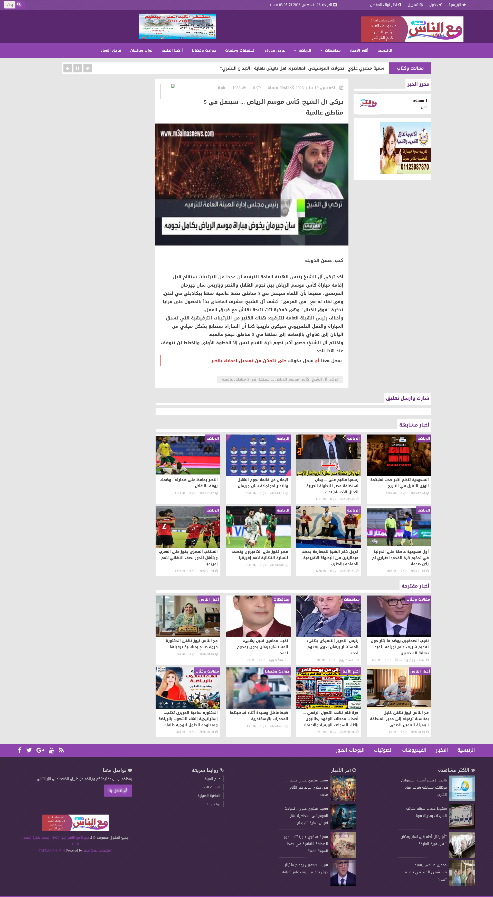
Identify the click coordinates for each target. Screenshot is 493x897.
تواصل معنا (212, 804)
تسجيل (413, 4)
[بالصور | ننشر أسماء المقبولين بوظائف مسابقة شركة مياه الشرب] (462, 800)
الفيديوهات (414, 750)
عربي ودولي (274, 50)
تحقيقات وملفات (239, 50)
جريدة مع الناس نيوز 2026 (70, 837)
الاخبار (442, 750)
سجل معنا (331, 360)
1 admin (420, 100)
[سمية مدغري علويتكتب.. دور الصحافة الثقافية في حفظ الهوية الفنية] (343, 856)
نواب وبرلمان (141, 50)
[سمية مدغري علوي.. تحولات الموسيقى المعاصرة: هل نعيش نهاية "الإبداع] (343, 828)
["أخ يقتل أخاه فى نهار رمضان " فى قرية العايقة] (462, 856)
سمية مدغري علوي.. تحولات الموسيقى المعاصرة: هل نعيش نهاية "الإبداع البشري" (302, 68)
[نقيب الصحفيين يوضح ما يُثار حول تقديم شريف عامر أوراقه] (343, 884)
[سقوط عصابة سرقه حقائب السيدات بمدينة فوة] (462, 828)
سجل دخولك (301, 360)
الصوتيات (383, 750)
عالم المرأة (212, 779)
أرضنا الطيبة (172, 50)
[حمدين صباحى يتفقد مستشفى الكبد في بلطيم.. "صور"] (462, 884)
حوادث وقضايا (204, 50)
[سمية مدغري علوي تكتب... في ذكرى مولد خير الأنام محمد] (343, 800)
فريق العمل (111, 50)
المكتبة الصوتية (208, 795)
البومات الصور (350, 750)
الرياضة (304, 50)
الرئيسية (455, 4)
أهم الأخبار (359, 50)
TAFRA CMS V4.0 (52, 850)
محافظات (332, 50)
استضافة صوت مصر (97, 850)
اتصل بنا (115, 791)
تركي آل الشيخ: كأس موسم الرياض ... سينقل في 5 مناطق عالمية (280, 379)
